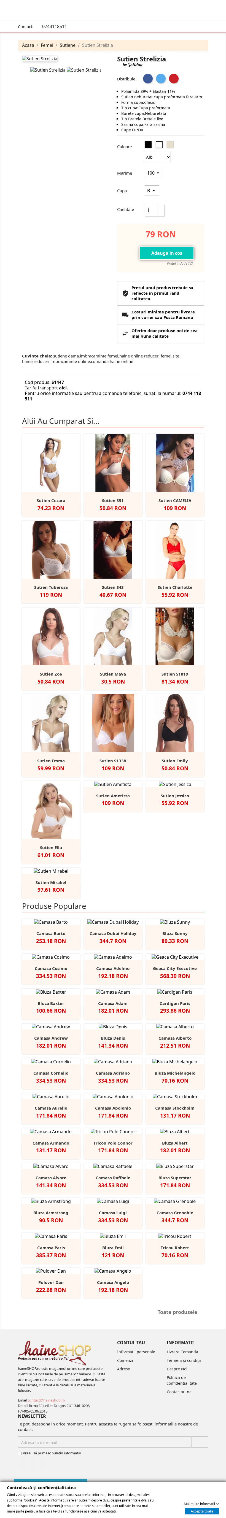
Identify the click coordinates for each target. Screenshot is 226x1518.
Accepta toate (202, 1510)
